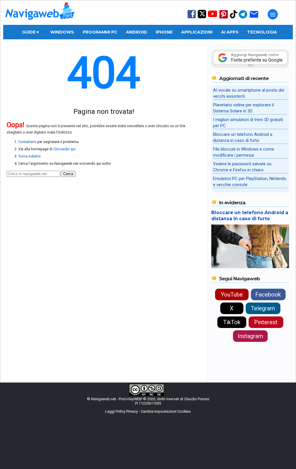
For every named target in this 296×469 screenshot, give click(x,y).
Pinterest (266, 322)
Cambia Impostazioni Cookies (166, 411)
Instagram (250, 336)
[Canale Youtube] (212, 16)
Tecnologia (262, 32)
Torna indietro (29, 156)
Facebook (268, 294)
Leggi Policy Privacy (121, 411)
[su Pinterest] (224, 18)
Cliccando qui (64, 149)
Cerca (68, 174)
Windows (62, 32)
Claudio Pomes (196, 399)
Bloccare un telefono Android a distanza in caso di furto (249, 215)
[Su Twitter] (202, 17)
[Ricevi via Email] (254, 18)
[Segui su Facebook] (192, 18)
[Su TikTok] (233, 18)
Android (136, 32)
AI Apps (229, 32)
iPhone (164, 32)
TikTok (231, 322)
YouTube (232, 294)
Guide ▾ (30, 32)
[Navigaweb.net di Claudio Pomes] (39, 22)
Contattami (27, 142)
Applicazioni (196, 32)
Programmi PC (100, 32)
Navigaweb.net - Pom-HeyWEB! (116, 399)
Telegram (263, 308)
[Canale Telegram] (243, 18)
